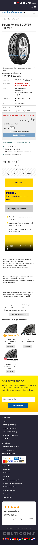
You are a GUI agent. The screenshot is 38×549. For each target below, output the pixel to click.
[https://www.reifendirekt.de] (3, 538)
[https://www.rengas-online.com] (34, 538)
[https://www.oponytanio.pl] (15, 539)
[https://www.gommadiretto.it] (13, 538)
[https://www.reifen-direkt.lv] (32, 539)
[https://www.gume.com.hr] (25, 539)
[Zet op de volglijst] (11, 162)
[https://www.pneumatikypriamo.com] (6, 539)
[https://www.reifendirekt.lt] (29, 539)
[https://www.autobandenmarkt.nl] (20, 538)
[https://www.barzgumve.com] (22, 539)
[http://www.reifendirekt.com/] (19, 540)
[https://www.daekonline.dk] (17, 538)
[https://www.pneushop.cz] (3, 539)
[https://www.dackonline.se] (10, 538)
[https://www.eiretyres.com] (10, 539)
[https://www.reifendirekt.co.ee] (27, 539)
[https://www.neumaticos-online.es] (25, 538)
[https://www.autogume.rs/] (34, 539)
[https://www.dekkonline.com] (15, 538)
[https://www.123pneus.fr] (6, 538)
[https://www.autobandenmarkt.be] (32, 538)
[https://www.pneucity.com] (8, 539)
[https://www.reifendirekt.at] (27, 538)
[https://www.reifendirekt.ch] (8, 538)
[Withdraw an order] (18, 3)
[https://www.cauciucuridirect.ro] (17, 539)
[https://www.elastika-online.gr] (20, 539)
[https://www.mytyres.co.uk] (22, 538)
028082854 (2, 3)
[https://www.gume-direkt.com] (29, 538)
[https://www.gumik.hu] (13, 539)
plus (5, 521)
